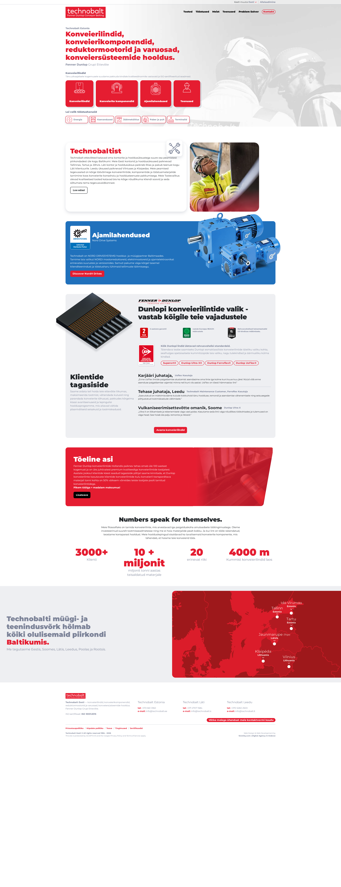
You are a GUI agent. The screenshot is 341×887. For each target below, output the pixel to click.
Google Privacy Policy (113, 736)
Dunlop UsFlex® (246, 363)
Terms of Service (133, 736)
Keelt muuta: (241, 2)
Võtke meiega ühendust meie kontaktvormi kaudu (241, 720)
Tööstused (202, 12)
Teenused (229, 12)
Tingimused (121, 728)
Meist (215, 12)
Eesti (252, 2)
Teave (109, 728)
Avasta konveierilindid (170, 430)
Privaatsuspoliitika (75, 728)
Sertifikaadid (136, 728)
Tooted (187, 12)
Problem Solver (249, 12)
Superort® (169, 363)
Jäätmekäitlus (131, 119)
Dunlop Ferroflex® (219, 363)
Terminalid (181, 119)
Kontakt (268, 11)
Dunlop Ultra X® (191, 363)
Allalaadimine (267, 2)
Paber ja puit (157, 119)
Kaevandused (105, 119)
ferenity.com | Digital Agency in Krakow (257, 736)
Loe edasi (79, 190)
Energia (78, 119)
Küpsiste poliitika (95, 728)
